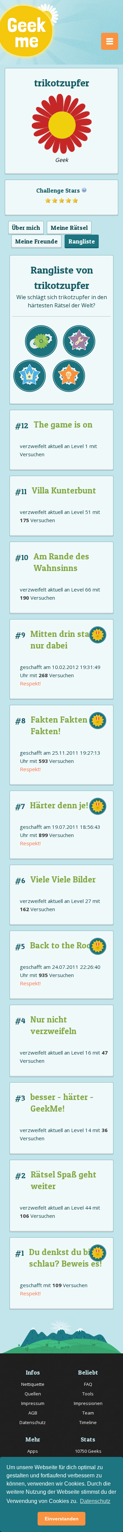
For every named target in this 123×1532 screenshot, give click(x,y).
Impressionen (88, 1403)
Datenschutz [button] (95, 1501)
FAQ (88, 1384)
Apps (32, 1451)
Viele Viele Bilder (63, 879)
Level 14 (81, 1130)
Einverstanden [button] (62, 1518)
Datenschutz (32, 1422)
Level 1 (79, 446)
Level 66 (81, 589)
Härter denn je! (59, 805)
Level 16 (81, 1052)
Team (88, 1413)
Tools (88, 1394)
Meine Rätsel (69, 227)
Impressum (32, 1403)
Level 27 (81, 900)
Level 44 (81, 1207)
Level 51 (81, 512)
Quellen (33, 1394)
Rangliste (81, 241)
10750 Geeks (88, 1451)
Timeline (88, 1422)
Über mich (26, 227)
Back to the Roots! (65, 945)
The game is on (63, 424)
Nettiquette (32, 1384)
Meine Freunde (36, 241)
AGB (32, 1413)
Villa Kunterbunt (64, 490)
